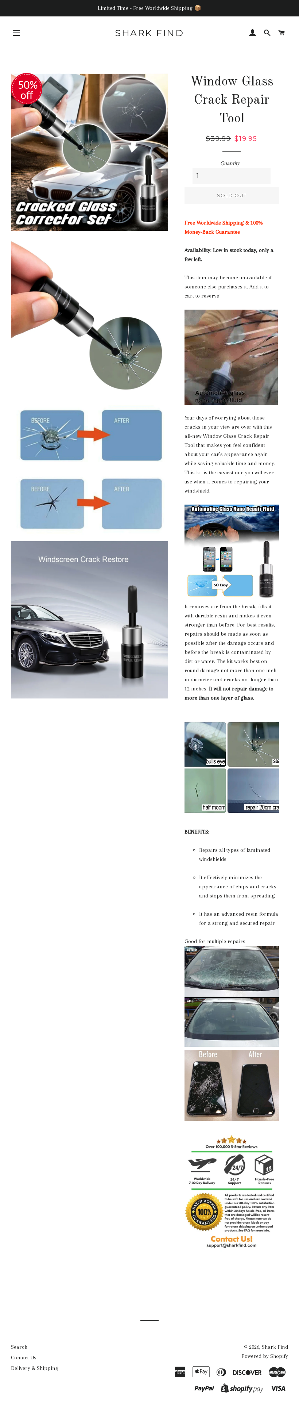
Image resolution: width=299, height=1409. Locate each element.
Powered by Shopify (264, 1356)
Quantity (230, 163)
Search (19, 1347)
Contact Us (23, 1357)
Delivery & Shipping (34, 1368)
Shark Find (149, 32)
